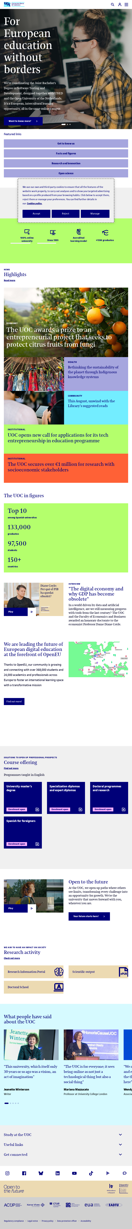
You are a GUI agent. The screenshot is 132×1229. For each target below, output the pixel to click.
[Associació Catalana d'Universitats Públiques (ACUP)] (13, 1205)
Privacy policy (48, 1221)
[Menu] (126, 4)
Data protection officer (67, 1221)
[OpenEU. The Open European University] (123, 1188)
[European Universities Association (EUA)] (92, 1205)
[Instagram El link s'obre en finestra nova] (7, 1173)
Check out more (12, 958)
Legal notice (33, 1221)
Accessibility (86, 1221)
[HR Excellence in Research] (111, 1188)
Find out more (11, 768)
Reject (65, 213)
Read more (9, 280)
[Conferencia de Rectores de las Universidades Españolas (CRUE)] (55, 1205)
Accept (36, 213)
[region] (66, 201)
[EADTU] (113, 1205)
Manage (95, 213)
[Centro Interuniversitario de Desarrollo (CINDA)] (73, 1205)
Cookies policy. (34, 203)
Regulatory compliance (14, 1221)
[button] (63, 124)
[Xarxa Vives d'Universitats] (36, 1205)
